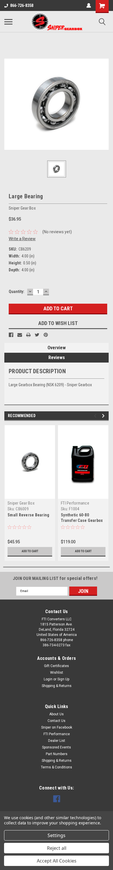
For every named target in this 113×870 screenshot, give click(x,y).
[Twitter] (37, 335)
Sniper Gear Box (21, 503)
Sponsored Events (56, 747)
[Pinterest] (45, 335)
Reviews (56, 357)
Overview (57, 347)
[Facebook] (11, 335)
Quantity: (16, 291)
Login (48, 679)
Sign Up (63, 679)
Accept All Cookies (56, 861)
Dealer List (56, 741)
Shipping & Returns (57, 686)
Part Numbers (57, 754)
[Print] (28, 335)
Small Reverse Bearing (28, 515)
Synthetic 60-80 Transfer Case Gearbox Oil (82, 520)
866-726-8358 (21, 5)
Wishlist (56, 673)
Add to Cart (30, 551)
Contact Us (56, 721)
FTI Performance (75, 503)
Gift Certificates (56, 666)
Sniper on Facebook (56, 727)
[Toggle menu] (8, 22)
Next (104, 416)
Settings (56, 835)
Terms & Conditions (56, 767)
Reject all (56, 848)
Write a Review (22, 238)
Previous (96, 416)
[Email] (19, 335)
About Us (56, 714)
